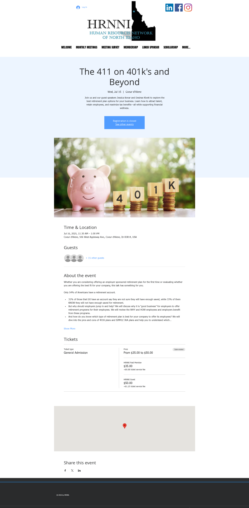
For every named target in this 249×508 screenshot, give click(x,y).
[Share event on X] (72, 470)
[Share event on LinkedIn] (79, 470)
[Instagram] (188, 8)
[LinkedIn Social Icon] (169, 8)
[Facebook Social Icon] (179, 8)
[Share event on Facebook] (65, 470)
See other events (124, 124)
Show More (69, 329)
